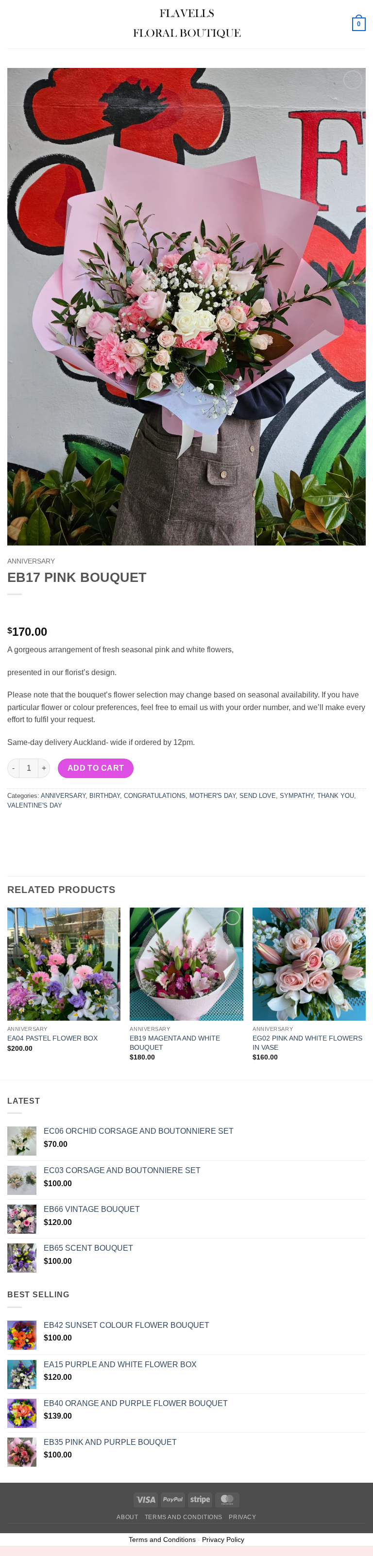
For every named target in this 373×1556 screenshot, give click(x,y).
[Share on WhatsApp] (16, 828)
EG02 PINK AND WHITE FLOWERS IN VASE (307, 1042)
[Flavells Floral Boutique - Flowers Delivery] (186, 24)
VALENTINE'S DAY (34, 805)
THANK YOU (335, 795)
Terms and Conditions (183, 1517)
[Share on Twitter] (51, 828)
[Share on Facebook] (34, 828)
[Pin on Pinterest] (86, 828)
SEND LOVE (257, 795)
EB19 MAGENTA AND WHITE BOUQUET (175, 1042)
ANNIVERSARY (31, 561)
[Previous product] (35, 610)
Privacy (242, 1517)
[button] (13, 24)
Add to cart (96, 768)
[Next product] (15, 610)
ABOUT (127, 1517)
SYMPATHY (296, 795)
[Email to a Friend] (69, 828)
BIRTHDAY (104, 795)
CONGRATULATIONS (155, 795)
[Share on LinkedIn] (104, 828)
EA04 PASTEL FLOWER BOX (52, 1038)
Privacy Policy (223, 1539)
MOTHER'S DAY (212, 795)
